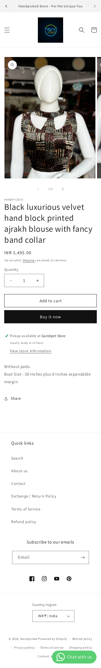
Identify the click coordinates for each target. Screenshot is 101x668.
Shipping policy (80, 647)
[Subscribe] (82, 557)
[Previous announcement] (6, 6)
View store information (30, 350)
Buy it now (50, 316)
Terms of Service (26, 509)
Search (17, 458)
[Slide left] (38, 189)
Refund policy (23, 521)
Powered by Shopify (52, 639)
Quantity (11, 269)
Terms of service (52, 647)
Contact (18, 483)
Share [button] (16, 398)
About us (19, 470)
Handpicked (29, 639)
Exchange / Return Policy (33, 496)
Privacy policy (24, 647)
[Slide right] (63, 189)
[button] (7, 30)
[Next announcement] (95, 6)
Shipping (29, 260)
